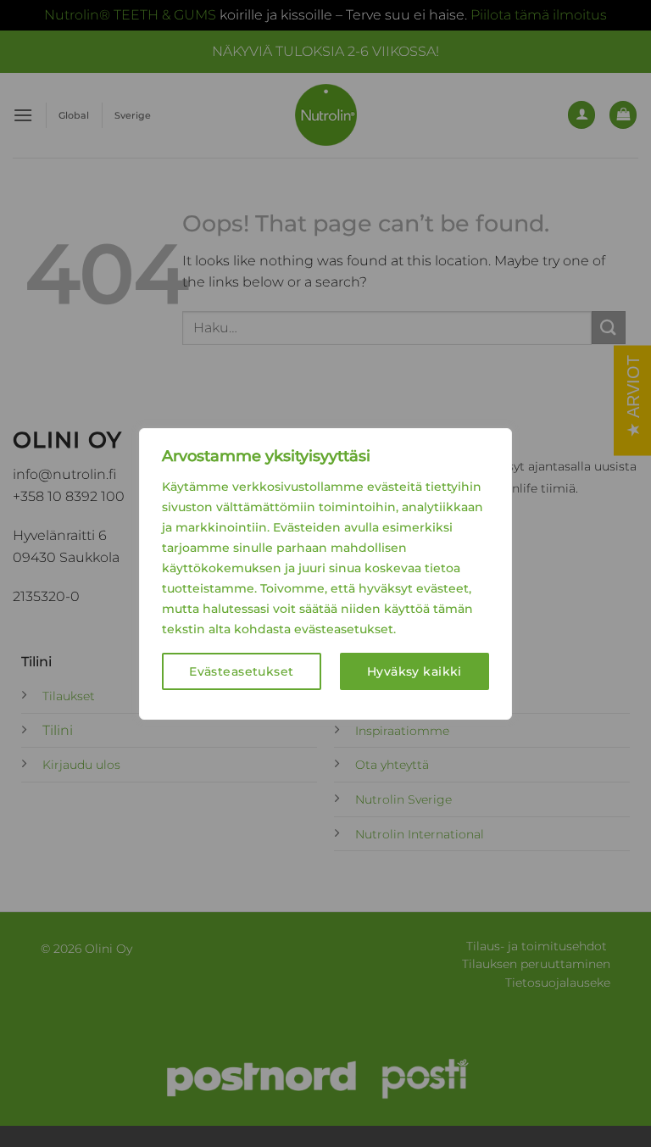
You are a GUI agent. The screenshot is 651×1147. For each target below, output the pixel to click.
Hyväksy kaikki (414, 671)
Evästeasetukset (241, 671)
